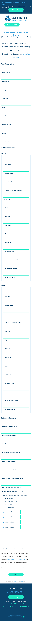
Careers (16, 609)
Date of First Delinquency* (11, 487)
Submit (16, 574)
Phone (7, 233)
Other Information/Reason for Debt (13, 548)
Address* (5, 98)
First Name (8, 296)
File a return (16, 10)
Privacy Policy (16, 581)
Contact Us (13, 606)
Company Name (7, 90)
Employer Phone (10, 277)
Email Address (9, 251)
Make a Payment (12, 24)
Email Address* (7, 142)
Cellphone (8, 242)
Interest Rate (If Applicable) (11, 452)
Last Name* (6, 81)
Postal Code (8, 357)
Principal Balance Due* (9, 426)
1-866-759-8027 (10, 601)
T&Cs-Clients (10, 616)
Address (7, 331)
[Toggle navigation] (26, 24)
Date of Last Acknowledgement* (12, 478)
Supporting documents (14, 492)
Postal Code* (6, 124)
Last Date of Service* (9, 469)
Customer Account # (11, 259)
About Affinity (15, 603)
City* (3, 107)
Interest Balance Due (9, 435)
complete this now (21, 568)
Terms (22, 581)
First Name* (6, 72)
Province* (5, 116)
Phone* (4, 133)
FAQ (4, 606)
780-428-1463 (22, 601)
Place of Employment (11, 268)
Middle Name (9, 173)
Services (25, 603)
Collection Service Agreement (16, 559)
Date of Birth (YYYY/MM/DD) (13, 190)
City (6, 340)
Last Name (8, 314)
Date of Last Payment (9, 461)
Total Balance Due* (8, 443)
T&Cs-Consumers (15, 615)
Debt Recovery (24, 606)
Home (5, 603)
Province (7, 348)
